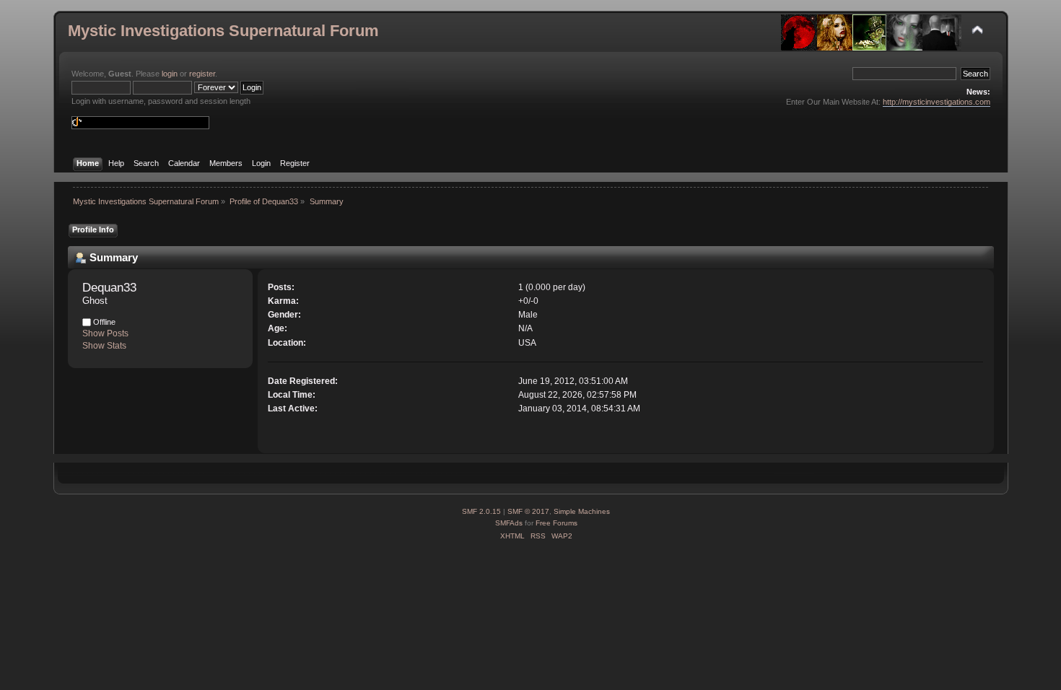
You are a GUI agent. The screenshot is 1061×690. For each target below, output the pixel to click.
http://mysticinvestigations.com (936, 101)
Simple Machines (582, 511)
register (202, 73)
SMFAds (509, 523)
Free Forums (556, 523)
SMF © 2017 (528, 511)
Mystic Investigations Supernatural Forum (223, 31)
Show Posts (105, 333)
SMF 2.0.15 (481, 511)
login (170, 73)
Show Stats (104, 346)
